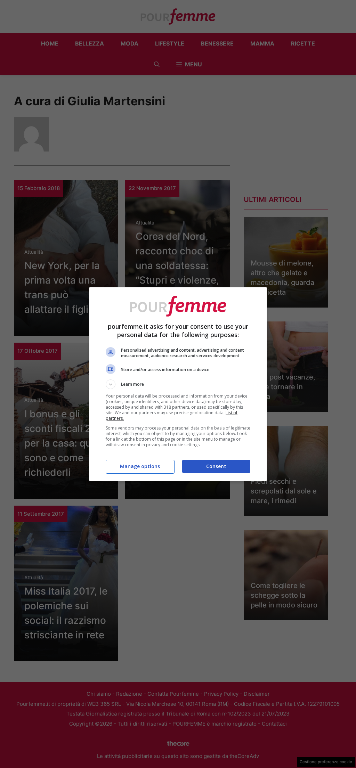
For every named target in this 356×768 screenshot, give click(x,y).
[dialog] (178, 384)
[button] (178, 384)
